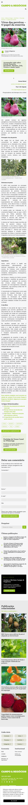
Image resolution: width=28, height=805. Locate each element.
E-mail (3, 496)
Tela (11, 426)
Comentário (5, 470)
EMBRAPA (3, 756)
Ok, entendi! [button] (14, 800)
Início (2, 18)
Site (2, 503)
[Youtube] (9, 782)
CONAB (3, 754)
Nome (3, 489)
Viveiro (17, 426)
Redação (7, 52)
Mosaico (4, 426)
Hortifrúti (16, 18)
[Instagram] (4, 782)
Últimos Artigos (9, 18)
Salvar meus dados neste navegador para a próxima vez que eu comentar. (13, 512)
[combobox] (11, 527)
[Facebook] (7, 782)
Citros (4, 423)
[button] (2, 2)
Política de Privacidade (18, 754)
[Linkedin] (12, 782)
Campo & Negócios (10, 51)
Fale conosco (18, 751)
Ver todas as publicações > (9, 611)
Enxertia (11, 423)
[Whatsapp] (2, 782)
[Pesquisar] (24, 527)
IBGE (2, 751)
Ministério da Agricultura (4, 759)
